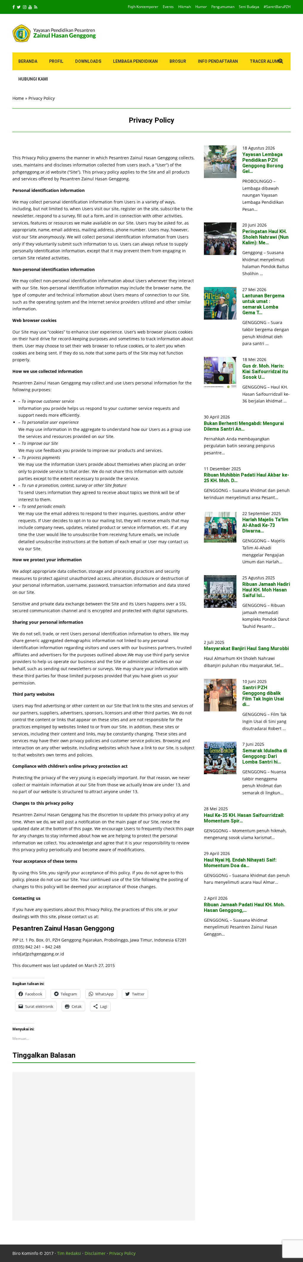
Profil (56, 61)
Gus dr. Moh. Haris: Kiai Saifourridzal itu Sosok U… (265, 371)
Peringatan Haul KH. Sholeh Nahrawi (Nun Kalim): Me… (265, 237)
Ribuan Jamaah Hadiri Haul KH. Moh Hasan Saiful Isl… (266, 589)
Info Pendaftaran (218, 61)
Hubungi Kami (33, 79)
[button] (220, 161)
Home (18, 98)
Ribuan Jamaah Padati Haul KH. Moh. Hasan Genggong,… (244, 907)
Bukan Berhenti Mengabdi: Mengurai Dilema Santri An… (244, 426)
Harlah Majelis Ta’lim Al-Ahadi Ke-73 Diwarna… (265, 525)
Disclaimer (95, 1253)
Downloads (88, 61)
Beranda (27, 61)
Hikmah (184, 6)
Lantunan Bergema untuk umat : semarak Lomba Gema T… (263, 304)
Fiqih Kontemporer (143, 6)
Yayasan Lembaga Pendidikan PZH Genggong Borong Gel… (262, 163)
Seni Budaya (249, 6)
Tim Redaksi (69, 1253)
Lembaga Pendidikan (135, 61)
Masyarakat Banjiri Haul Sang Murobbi (246, 648)
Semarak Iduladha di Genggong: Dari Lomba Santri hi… (264, 756)
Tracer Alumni (266, 61)
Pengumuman (222, 6)
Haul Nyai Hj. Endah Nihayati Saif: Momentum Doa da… (240, 862)
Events (168, 6)
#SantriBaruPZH (277, 6)
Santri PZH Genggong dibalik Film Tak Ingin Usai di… (263, 696)
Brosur (178, 61)
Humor (201, 6)
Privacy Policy (122, 1253)
